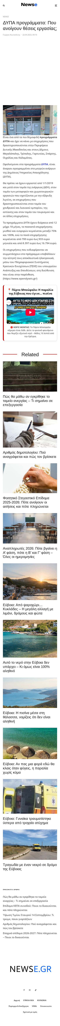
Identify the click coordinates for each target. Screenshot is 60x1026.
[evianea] (30, 376)
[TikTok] (36, 990)
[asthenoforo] (30, 796)
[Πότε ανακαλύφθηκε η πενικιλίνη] (30, 478)
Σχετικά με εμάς (30, 1012)
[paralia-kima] (30, 639)
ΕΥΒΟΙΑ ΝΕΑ (28, 1000)
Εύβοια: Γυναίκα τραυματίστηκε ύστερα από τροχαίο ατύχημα (27, 821)
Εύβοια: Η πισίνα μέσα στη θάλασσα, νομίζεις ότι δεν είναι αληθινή (26, 717)
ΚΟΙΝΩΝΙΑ (41, 1000)
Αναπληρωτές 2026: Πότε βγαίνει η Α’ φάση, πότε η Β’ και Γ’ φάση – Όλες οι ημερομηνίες (30, 552)
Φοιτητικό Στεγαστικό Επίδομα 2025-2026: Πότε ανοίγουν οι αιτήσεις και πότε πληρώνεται (26, 502)
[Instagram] (30, 990)
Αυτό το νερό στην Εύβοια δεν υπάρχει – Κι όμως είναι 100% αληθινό (26, 666)
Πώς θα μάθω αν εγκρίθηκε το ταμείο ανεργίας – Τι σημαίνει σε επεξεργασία (28, 401)
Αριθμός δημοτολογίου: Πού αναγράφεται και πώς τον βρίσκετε (29, 454)
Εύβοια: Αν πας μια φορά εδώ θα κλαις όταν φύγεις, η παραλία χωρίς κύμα (28, 768)
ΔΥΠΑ (44, 164)
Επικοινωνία (46, 1006)
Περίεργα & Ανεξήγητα (19, 1006)
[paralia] (30, 692)
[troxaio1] (30, 844)
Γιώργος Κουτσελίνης (11, 34)
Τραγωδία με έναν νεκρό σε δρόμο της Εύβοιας (30, 867)
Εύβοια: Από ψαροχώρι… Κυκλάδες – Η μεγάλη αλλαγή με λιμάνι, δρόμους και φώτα (28, 609)
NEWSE (6, 16)
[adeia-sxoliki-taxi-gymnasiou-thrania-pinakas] (30, 528)
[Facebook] (24, 990)
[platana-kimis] (30, 581)
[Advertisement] (30, 73)
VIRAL (34, 1006)
